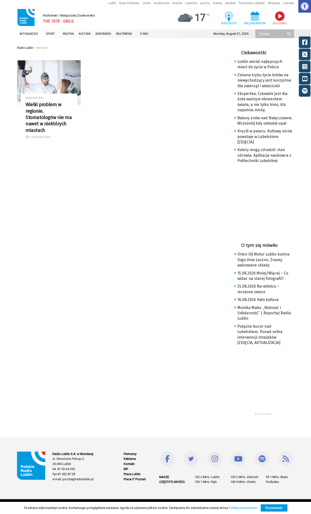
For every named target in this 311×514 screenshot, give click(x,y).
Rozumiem (274, 508)
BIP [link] (126, 469)
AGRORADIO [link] (103, 33)
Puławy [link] (217, 3)
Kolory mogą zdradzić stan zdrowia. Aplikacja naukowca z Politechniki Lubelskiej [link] (264, 155)
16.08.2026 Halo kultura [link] (257, 299)
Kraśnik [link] (177, 3)
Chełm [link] (146, 3)
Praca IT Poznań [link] (135, 479)
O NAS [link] (144, 33)
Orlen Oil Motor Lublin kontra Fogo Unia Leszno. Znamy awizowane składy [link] (263, 259)
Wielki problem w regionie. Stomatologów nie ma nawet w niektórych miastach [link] (49, 117)
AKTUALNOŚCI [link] (28, 33)
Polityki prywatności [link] (243, 508)
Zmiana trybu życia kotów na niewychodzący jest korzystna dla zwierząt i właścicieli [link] (264, 80)
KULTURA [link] (85, 33)
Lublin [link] (112, 3)
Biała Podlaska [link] (129, 3)
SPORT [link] (50, 33)
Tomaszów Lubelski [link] (251, 3)
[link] (304, 6)
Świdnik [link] (230, 3)
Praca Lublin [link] (132, 474)
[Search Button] (289, 33)
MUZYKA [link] (68, 33)
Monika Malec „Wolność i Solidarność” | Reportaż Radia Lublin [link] (264, 313)
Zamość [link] (288, 3)
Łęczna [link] (205, 3)
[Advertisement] (268, 201)
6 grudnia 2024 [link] (39, 137)
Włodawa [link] (274, 3)
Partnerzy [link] (130, 454)
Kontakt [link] (129, 464)
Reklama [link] (130, 459)
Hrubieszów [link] (162, 3)
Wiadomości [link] (34, 98)
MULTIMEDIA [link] (124, 33)
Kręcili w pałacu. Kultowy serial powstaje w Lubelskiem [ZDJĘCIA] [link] (264, 136)
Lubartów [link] (191, 3)
